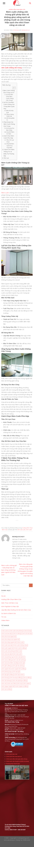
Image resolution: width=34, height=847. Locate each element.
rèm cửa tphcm (20, 657)
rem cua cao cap (7, 633)
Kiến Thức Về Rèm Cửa (9, 603)
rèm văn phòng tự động (20, 680)
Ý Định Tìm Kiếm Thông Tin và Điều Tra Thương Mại (9, 153)
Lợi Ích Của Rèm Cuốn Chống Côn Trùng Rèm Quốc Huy (9, 105)
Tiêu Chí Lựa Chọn (10, 141)
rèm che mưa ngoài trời (9, 636)
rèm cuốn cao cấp (7, 645)
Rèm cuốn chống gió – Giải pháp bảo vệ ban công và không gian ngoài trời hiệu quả (9, 570)
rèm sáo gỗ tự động (7, 674)
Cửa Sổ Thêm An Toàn (10, 133)
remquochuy (26, 30)
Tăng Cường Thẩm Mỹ (10, 115)
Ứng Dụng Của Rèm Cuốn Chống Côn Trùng (9, 124)
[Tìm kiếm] (30, 3)
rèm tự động (27, 677)
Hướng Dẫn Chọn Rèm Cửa (17, 9)
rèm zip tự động (6, 689)
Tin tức (3, 617)
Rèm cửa (18, 651)
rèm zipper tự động (22, 686)
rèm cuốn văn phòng (8, 651)
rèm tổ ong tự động (16, 677)
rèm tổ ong (5, 677)
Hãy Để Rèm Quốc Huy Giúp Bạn (10, 145)
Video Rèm (5, 620)
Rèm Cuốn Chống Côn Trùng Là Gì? (9, 91)
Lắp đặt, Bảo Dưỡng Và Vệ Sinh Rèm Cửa (16, 610)
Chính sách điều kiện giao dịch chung (16, 759)
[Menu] (4, 3)
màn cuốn (5, 630)
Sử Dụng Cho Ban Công (10, 129)
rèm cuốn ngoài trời (8, 648)
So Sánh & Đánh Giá (8, 613)
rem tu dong (17, 633)
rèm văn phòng (6, 680)
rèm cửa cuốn (21, 529)
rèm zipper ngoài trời (8, 686)
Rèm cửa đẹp (14, 663)
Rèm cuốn (5, 193)
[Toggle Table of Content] (13, 87)
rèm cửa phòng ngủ (8, 657)
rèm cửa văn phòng (19, 660)
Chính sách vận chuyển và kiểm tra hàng (17, 761)
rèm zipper (27, 683)
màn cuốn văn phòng (16, 630)
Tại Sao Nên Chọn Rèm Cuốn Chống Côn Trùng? (10, 97)
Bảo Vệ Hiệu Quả (10, 111)
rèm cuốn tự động (20, 648)
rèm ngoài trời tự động (18, 668)
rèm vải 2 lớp (12, 683)
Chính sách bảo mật (11, 754)
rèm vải (4, 683)
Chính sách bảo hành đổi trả (14, 756)
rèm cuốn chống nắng (20, 645)
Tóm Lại (6, 158)
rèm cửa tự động (7, 660)
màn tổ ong (27, 630)
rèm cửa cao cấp (7, 654)
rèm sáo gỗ (16, 671)
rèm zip (19, 683)
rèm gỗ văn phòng (18, 665)
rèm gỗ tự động (6, 665)
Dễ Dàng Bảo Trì (10, 119)
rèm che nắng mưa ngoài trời (10, 639)
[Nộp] (31, 585)
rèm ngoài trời (6, 668)
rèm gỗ (22, 663)
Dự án (3, 596)
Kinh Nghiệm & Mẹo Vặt (10, 606)
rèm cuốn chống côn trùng (11, 68)
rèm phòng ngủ (6, 671)
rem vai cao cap (27, 633)
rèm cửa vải (5, 663)
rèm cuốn (29, 529)
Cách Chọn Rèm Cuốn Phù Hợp (9, 137)
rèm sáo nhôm (19, 674)
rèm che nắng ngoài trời (9, 642)
